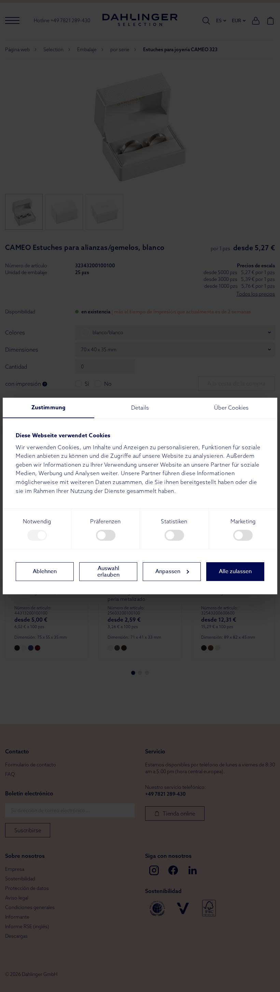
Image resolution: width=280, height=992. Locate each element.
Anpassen (167, 571)
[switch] (105, 535)
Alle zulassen (235, 571)
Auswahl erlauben (108, 571)
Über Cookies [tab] (231, 407)
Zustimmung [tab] (48, 407)
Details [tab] (140, 407)
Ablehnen (45, 571)
